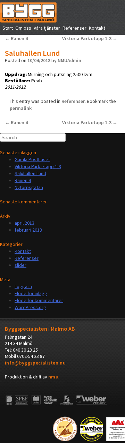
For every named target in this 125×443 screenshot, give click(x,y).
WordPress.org (30, 307)
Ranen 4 (16, 38)
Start (7, 28)
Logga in (23, 286)
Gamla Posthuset (32, 159)
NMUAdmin (69, 60)
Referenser (74, 28)
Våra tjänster (47, 28)
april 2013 (24, 223)
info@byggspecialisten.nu (35, 363)
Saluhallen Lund (30, 173)
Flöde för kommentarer (39, 300)
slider (20, 265)
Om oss (23, 28)
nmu (53, 377)
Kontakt (97, 28)
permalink (21, 108)
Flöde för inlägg (31, 293)
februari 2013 (28, 230)
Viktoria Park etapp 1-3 (89, 38)
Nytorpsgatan (29, 187)
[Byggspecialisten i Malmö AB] (28, 21)
